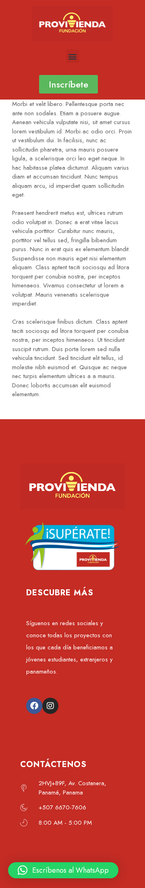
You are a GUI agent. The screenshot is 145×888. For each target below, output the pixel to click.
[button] (72, 56)
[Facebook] (34, 706)
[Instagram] (50, 706)
